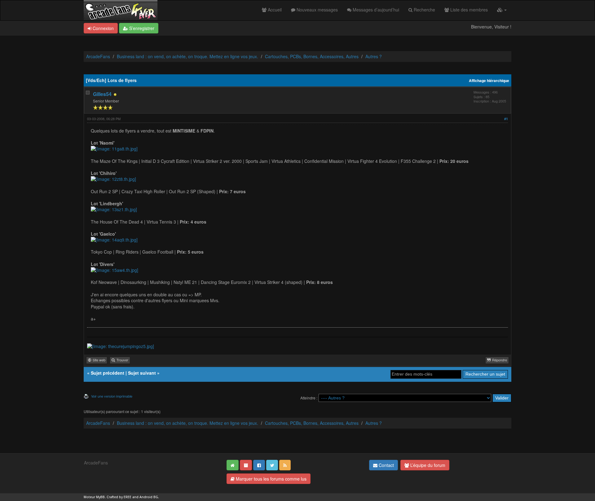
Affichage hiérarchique (489, 80)
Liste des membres (468, 10)
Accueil (274, 10)
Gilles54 (102, 94)
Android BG (148, 497)
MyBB (100, 497)
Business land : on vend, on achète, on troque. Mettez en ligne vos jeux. (187, 56)
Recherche (423, 10)
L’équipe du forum (427, 465)
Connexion (102, 28)
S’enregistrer (141, 28)
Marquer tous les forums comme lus (270, 479)
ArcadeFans (98, 56)
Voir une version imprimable (111, 396)
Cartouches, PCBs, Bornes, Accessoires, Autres (312, 56)
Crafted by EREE (119, 497)
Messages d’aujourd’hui (375, 10)
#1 (506, 118)
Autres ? (373, 56)
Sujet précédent (107, 373)
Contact (385, 465)
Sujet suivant (142, 373)
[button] (501, 9)
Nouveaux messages (316, 10)
